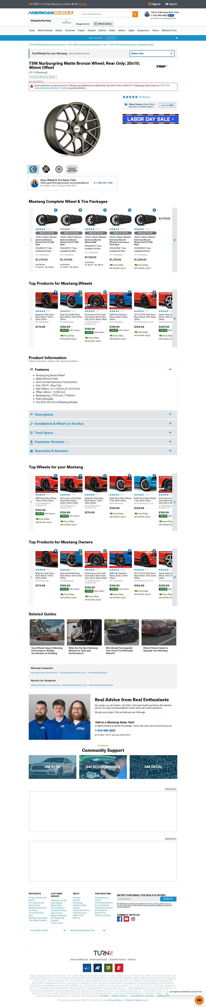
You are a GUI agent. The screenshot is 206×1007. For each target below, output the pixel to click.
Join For (167, 105)
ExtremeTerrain (118, 959)
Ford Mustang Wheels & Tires (73, 673)
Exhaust (92, 30)
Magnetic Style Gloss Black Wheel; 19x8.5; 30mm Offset (44, 318)
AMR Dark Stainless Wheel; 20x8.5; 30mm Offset (118, 318)
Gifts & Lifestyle (45, 30)
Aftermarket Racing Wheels (101, 685)
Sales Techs (78, 915)
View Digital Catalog (37, 920)
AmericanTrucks (98, 959)
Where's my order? (59, 900)
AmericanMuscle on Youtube (126, 919)
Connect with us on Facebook (119, 919)
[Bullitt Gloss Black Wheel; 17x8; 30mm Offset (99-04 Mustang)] (120, 484)
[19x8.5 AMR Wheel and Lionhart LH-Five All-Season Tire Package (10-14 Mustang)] (96, 218)
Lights (131, 30)
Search (135, 14)
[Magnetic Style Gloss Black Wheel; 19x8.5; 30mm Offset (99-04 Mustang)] (46, 300)
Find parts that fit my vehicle (42, 77)
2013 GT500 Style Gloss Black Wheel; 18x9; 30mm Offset (145, 318)
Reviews (76, 918)
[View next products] (174, 240)
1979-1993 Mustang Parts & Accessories (47, 45)
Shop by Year (34, 905)
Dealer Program (79, 913)
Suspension (143, 30)
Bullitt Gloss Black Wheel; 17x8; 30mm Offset (120, 500)
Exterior (102, 30)
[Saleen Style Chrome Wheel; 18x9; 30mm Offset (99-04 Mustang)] (170, 300)
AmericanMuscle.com (50, 13)
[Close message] (177, 38)
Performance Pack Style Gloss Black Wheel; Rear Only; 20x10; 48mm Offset (96, 319)
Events (31, 900)
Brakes (58, 30)
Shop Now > (111, 38)
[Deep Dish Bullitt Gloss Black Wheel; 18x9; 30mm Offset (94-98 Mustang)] (71, 300)
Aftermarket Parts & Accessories (45, 685)
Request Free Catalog (38, 918)
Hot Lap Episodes (36, 903)
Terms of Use (57, 923)
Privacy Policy (154, 904)
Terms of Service (134, 1000)
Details (83, 4)
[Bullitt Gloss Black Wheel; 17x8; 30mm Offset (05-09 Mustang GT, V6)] (145, 484)
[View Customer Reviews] (130, 97)
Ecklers (132, 959)
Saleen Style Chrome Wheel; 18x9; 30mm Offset (168, 318)
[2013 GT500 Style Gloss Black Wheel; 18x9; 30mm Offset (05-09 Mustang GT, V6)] (145, 300)
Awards (76, 900)
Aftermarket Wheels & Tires (74, 685)
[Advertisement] (103, 811)
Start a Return (57, 903)
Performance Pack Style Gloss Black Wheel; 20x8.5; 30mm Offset (70, 503)
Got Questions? (57, 908)
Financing (33, 910)
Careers (76, 908)
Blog (31, 915)
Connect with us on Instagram (133, 919)
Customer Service (58, 910)
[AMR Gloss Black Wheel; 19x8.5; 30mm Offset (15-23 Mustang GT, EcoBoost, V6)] (46, 484)
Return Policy (56, 905)
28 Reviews (144, 97)
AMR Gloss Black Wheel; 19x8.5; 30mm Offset (46, 501)
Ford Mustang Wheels (97, 673)
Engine (81, 30)
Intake (112, 30)
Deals (32, 30)
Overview (77, 898)
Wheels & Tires (169, 30)
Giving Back (78, 903)
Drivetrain (70, 30)
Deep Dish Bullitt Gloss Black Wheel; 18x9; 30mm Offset (71, 318)
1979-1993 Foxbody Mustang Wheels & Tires (87, 45)
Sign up (168, 899)
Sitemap (104, 996)
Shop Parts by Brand (37, 908)
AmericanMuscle (79, 959)
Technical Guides (36, 913)
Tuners (155, 30)
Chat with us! (56, 913)
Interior (121, 30)
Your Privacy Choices (142, 996)
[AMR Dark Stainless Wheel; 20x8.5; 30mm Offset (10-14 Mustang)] (120, 300)
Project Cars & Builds (38, 898)
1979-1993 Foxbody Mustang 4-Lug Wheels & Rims (131, 45)
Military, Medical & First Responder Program (58, 918)
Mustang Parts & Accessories (44, 673)
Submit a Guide (79, 905)
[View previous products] (31, 240)
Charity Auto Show (81, 910)
